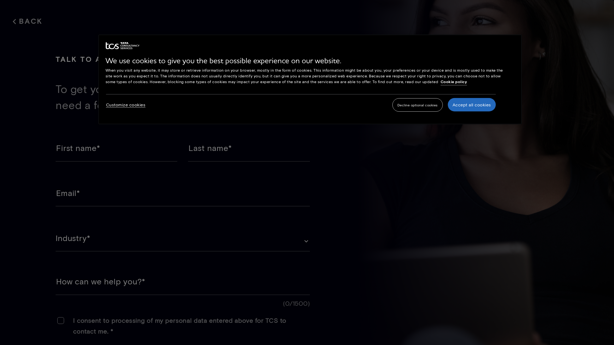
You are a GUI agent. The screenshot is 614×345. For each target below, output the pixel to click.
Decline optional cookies (417, 105)
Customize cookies (126, 104)
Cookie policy (454, 81)
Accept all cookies (472, 104)
